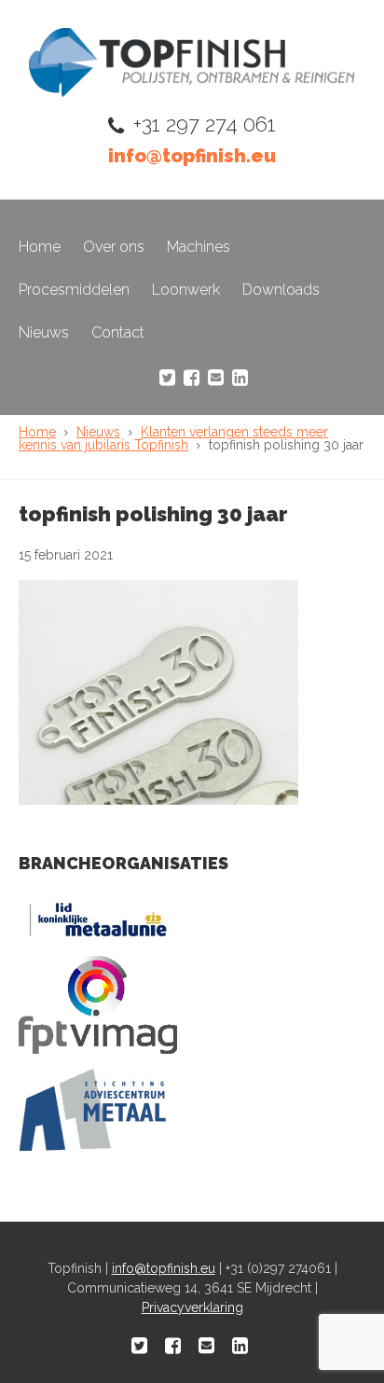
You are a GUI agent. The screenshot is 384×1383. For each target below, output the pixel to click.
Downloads (281, 289)
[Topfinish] (192, 92)
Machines (198, 247)
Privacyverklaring (192, 1307)
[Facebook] (191, 377)
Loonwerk (186, 289)
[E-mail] (216, 377)
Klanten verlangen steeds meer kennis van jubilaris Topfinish (173, 438)
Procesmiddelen (74, 289)
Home (40, 247)
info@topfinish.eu (192, 156)
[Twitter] (167, 377)
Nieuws (44, 332)
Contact (117, 332)
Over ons (113, 247)
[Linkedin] (240, 377)
